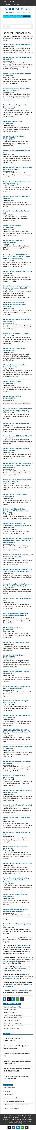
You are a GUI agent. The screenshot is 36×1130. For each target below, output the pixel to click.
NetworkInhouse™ (9, 1087)
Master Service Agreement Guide (14, 1101)
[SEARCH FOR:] (18, 26)
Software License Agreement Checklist (16, 1105)
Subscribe (22, 1)
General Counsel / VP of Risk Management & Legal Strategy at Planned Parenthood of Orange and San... (18, 465)
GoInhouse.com (14, 940)
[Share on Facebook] (4, 999)
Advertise (7, 4)
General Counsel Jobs (10, 1012)
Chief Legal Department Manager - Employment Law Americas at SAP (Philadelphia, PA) (14, 304)
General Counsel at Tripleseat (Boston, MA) (17, 805)
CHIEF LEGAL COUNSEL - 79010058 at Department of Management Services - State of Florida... (17, 732)
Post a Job (16, 4)
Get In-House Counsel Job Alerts (14, 1026)
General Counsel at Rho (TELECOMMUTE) (17, 334)
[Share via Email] (17, 999)
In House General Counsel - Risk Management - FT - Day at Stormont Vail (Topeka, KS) (16, 511)
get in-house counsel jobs (11, 961)
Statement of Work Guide (11, 1108)
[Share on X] (9, 999)
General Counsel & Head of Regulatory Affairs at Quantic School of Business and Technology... (17, 880)
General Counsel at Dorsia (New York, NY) (17, 642)
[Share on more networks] (26, 1127)
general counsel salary (22, 947)
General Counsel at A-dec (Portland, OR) (16, 423)
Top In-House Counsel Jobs (12, 1007)
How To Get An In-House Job (12, 1023)
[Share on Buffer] (22, 999)
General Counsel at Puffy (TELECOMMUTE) (17, 44)
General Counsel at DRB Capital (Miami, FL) (17, 436)
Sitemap (24, 1123)
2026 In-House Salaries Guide (13, 1018)
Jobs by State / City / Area (11, 1028)
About (6, 1)
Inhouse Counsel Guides (20, 990)
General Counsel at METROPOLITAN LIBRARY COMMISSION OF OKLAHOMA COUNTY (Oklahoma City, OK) (16, 257)
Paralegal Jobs (8, 1094)
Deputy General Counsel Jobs (13, 1015)
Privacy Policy (19, 1117)
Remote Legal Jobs (10, 1010)
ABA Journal (7, 1091)
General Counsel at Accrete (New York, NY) (17, 863)
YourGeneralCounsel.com (12, 1098)
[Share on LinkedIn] (13, 999)
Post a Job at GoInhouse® (12, 1020)
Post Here (13, 1)
